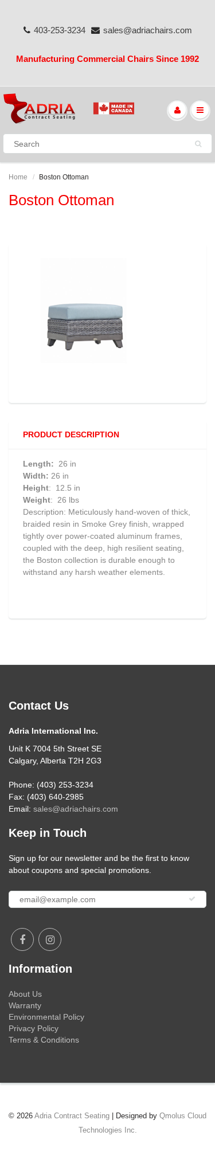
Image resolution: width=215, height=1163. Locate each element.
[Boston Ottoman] (107, 322)
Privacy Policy (33, 1028)
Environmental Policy (46, 1016)
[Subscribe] (192, 899)
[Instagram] (49, 939)
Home (18, 177)
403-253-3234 (59, 30)
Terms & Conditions (44, 1039)
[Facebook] (22, 939)
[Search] (198, 144)
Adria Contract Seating (72, 1115)
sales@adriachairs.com (147, 30)
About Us (25, 993)
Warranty (25, 1005)
